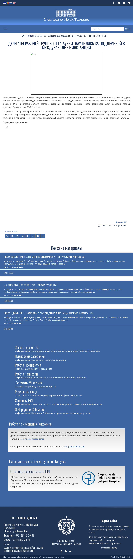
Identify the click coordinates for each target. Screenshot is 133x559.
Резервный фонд (26, 391)
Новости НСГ (121, 222)
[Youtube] (124, 3)
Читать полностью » (13, 267)
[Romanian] (7, 2)
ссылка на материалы (32, 438)
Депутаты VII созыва (28, 382)
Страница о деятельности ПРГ (30, 471)
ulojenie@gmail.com (75, 446)
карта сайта (109, 520)
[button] (5, 29)
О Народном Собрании (30, 409)
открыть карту (109, 547)
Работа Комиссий (26, 374)
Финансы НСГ (24, 400)
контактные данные (24, 517)
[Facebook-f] (113, 3)
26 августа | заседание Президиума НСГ (31, 285)
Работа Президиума (28, 365)
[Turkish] (4, 2)
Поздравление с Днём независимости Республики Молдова (44, 257)
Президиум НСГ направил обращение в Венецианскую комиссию (48, 313)
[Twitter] (129, 3)
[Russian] (11, 2)
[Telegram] (118, 3)
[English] (14, 2)
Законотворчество (26, 347)
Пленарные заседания (30, 356)
